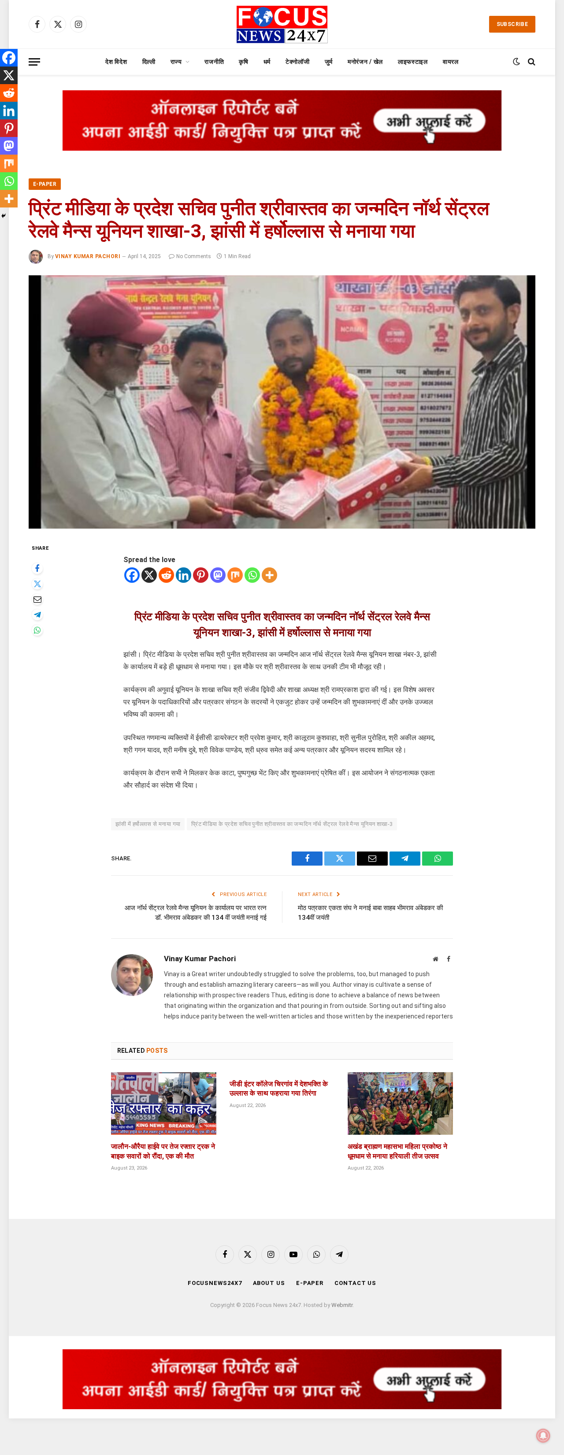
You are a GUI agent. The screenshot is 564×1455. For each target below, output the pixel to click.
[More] (269, 575)
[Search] (530, 62)
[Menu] (34, 62)
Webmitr (341, 1305)
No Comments (193, 256)
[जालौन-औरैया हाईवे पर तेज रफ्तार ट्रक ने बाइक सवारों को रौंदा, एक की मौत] (163, 1103)
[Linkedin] (183, 575)
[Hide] (3, 215)
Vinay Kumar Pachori (87, 256)
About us (269, 1283)
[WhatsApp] (37, 630)
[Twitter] (37, 583)
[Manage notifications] (543, 1436)
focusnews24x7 (215, 1283)
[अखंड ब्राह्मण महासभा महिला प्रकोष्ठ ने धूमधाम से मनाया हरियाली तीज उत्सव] (400, 1103)
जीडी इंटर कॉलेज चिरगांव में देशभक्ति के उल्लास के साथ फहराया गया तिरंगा (279, 1089)
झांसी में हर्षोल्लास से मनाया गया (147, 824)
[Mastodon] (218, 575)
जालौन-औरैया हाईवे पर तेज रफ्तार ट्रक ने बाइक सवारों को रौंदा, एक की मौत (163, 1151)
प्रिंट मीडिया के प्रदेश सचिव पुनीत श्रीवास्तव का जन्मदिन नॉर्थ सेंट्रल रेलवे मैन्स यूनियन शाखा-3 (292, 824)
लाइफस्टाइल (413, 61)
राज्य (176, 61)
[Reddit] (166, 575)
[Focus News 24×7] (282, 24)
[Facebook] (37, 568)
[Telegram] (37, 614)
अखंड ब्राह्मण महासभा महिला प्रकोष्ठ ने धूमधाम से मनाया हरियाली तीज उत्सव (397, 1151)
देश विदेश (116, 61)
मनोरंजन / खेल (365, 61)
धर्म (267, 61)
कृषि (243, 61)
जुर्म (329, 61)
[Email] (37, 599)
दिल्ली (149, 61)
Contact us (355, 1283)
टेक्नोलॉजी (298, 61)
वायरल (451, 61)
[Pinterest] (200, 575)
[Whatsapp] (252, 575)
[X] (149, 575)
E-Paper (44, 184)
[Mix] (235, 575)
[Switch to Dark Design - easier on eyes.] (516, 62)
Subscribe (512, 24)
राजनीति (214, 61)
